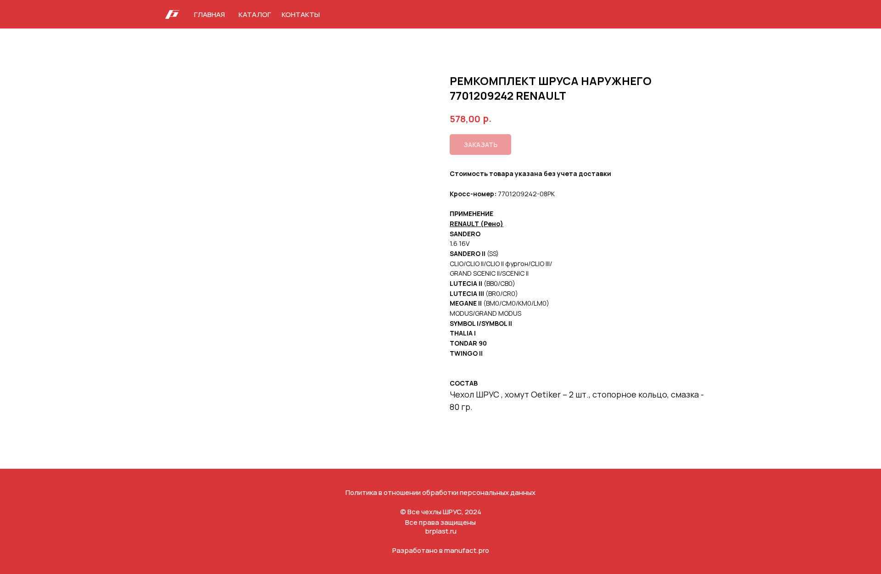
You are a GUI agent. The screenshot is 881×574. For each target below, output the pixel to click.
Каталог (255, 14)
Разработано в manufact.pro (440, 550)
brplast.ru (441, 531)
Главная (209, 14)
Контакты (301, 14)
